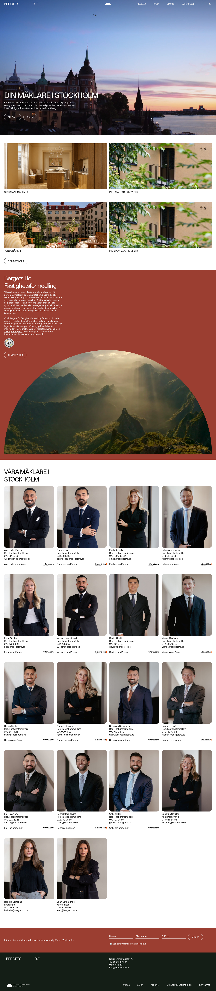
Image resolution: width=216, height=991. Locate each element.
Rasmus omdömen (171, 740)
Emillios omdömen (13, 827)
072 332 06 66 (64, 819)
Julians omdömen (171, 564)
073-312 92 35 (169, 555)
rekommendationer (179, 985)
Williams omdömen (67, 652)
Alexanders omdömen (15, 564)
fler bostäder (16, 261)
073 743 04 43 (116, 731)
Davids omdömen (118, 652)
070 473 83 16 (11, 643)
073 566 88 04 (169, 819)
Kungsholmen (53, 329)
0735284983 (63, 555)
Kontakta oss (15, 355)
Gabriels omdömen (67, 564)
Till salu (141, 4)
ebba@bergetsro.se (14, 646)
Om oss (170, 4)
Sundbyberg (17, 331)
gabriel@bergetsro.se (120, 822)
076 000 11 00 (64, 731)
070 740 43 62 (169, 731)
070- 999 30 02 (117, 555)
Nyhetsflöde (188, 4)
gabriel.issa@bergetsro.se (70, 558)
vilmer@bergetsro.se (173, 646)
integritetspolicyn (138, 943)
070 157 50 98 (64, 907)
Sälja (156, 4)
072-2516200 (63, 643)
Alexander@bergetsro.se (17, 558)
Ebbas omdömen (13, 652)
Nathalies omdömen (67, 740)
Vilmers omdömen (171, 652)
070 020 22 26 (11, 819)
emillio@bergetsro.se (15, 822)
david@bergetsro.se (120, 646)
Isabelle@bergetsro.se (16, 910)
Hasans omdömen (13, 740)
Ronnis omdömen (66, 827)
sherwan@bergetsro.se (121, 734)
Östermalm (22, 329)
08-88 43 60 (115, 964)
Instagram (204, 985)
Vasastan (40, 329)
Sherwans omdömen (120, 740)
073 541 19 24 (11, 731)
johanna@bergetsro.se (174, 822)
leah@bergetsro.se (67, 910)
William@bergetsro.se (68, 646)
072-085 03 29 (169, 643)
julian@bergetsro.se (172, 558)
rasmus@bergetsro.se (173, 734)
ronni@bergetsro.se (67, 822)
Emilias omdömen (118, 564)
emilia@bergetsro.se (120, 558)
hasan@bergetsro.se (15, 734)
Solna (7, 331)
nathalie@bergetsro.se (69, 734)
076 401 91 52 (116, 643)
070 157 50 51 (11, 907)
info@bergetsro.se (119, 967)
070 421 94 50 (116, 819)
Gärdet (32, 329)
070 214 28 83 (11, 555)
